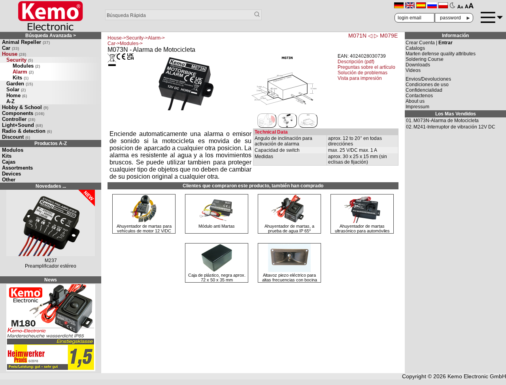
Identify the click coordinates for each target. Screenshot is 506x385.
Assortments (17, 168)
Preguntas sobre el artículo (366, 67)
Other (8, 180)
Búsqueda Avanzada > (50, 35)
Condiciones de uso (427, 84)
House (14, 54)
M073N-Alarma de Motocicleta (446, 120)
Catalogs (415, 48)
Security (19, 60)
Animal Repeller (26, 42)
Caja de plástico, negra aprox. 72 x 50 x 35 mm (216, 277)
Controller (18, 119)
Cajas (8, 162)
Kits (20, 78)
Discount (16, 137)
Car (10, 48)
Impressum (417, 106)
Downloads (418, 65)
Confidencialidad (424, 90)
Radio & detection (27, 131)
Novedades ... (51, 186)
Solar (16, 89)
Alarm (23, 72)
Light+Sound (22, 125)
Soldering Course (425, 59)
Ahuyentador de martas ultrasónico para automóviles (362, 228)
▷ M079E (386, 35)
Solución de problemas (362, 72)
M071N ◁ (360, 35)
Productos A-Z (50, 143)
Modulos (12, 150)
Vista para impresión (360, 78)
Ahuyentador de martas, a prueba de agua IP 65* (289, 228)
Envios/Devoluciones (428, 79)
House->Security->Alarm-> (136, 38)
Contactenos (419, 95)
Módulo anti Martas (216, 226)
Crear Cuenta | (429, 42)
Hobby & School (25, 107)
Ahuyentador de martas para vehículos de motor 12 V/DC (144, 228)
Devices (11, 174)
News (50, 280)
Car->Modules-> (125, 43)
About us (415, 101)
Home (16, 95)
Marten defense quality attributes (441, 54)
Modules (26, 66)
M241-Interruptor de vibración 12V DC (454, 127)
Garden (19, 84)
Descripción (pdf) (356, 61)
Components (23, 113)
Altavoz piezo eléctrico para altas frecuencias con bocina (289, 277)
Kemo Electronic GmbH (476, 376)
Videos (413, 70)
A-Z (10, 101)
